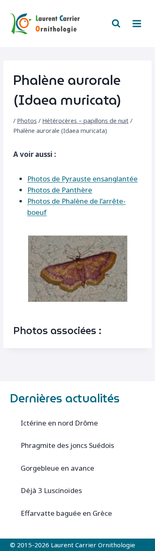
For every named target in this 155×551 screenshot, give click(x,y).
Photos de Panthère (59, 190)
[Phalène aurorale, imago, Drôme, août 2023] (77, 269)
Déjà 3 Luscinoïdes (51, 490)
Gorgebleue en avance (57, 468)
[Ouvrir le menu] (136, 23)
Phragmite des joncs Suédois (67, 445)
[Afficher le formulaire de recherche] (116, 23)
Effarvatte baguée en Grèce (66, 513)
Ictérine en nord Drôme (59, 423)
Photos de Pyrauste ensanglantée (82, 178)
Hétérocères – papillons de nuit (85, 121)
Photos (27, 121)
